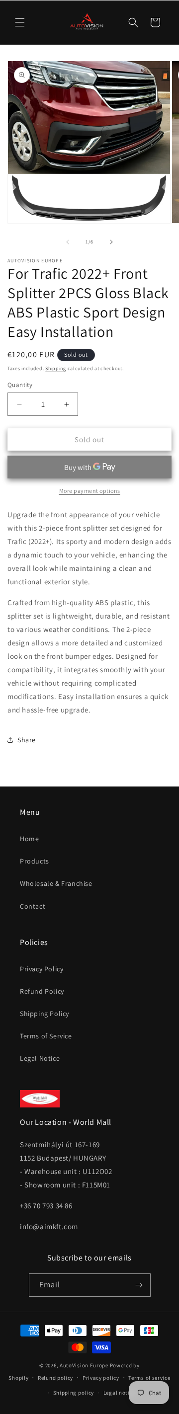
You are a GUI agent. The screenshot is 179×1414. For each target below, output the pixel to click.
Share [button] (26, 739)
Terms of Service (46, 1035)
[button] (20, 22)
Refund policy (55, 1377)
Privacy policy (101, 1377)
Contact (32, 906)
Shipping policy (73, 1392)
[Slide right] (111, 242)
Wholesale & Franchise (56, 883)
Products (34, 861)
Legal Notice (40, 1058)
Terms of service (149, 1377)
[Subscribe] (139, 1285)
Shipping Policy (44, 1013)
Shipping (55, 368)
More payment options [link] (89, 490)
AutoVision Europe (84, 1365)
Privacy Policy (41, 968)
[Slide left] (68, 242)
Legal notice (119, 1392)
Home (29, 838)
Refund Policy (42, 991)
